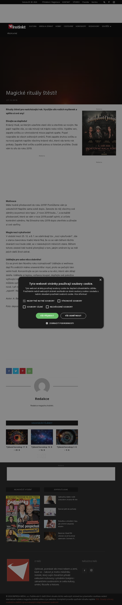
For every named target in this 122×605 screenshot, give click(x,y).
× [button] (100, 280)
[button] (61, 323)
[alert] (61, 302)
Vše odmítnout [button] (73, 315)
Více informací (80, 294)
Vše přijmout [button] (47, 315)
